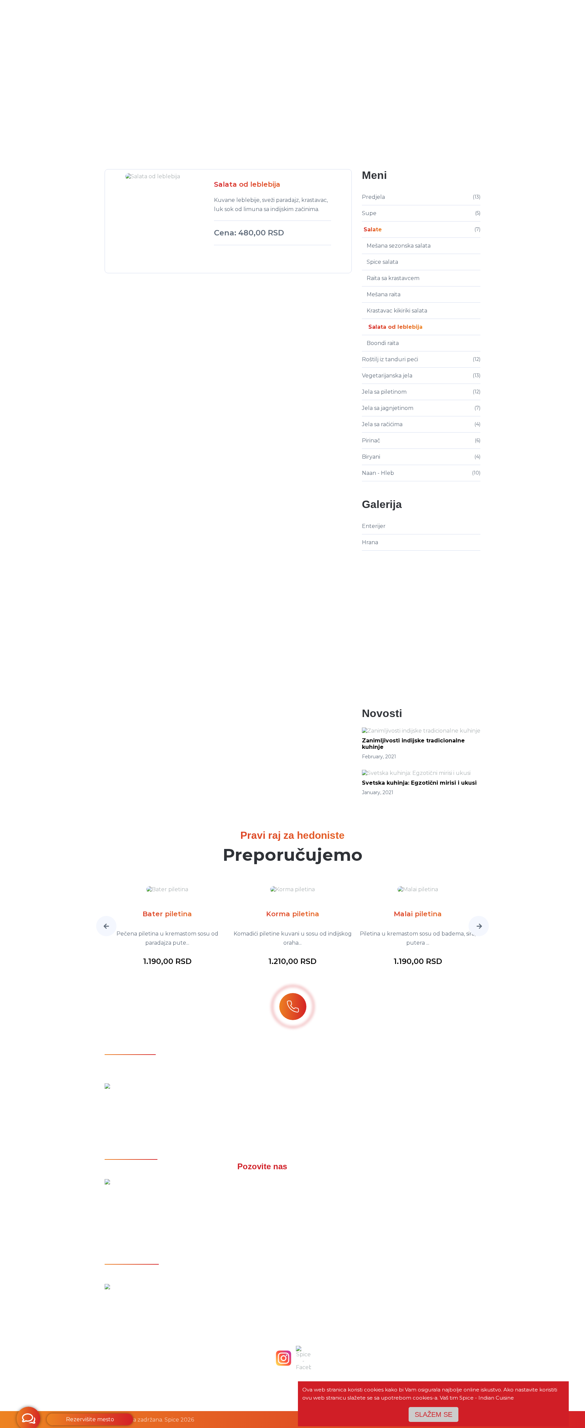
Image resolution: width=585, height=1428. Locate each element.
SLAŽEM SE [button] (433, 1414)
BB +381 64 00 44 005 (292, 1181)
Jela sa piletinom (384, 392)
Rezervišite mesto (90, 1419)
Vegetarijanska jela (387, 375)
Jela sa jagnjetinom (387, 408)
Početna (232, 115)
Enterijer (374, 526)
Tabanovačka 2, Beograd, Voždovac (164, 1304)
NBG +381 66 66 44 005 (292, 1196)
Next (479, 926)
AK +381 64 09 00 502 (292, 1210)
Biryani (371, 457)
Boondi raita (383, 343)
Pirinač (371, 440)
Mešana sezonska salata (399, 246)
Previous (106, 926)
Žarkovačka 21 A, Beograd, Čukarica (164, 1104)
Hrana (370, 542)
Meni (264, 115)
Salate (293, 115)
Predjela (373, 197)
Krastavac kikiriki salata (397, 310)
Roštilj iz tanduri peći (390, 359)
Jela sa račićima (382, 424)
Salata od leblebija (395, 327)
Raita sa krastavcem (393, 278)
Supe (369, 213)
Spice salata (382, 262)
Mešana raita (383, 294)
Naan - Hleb (378, 473)
